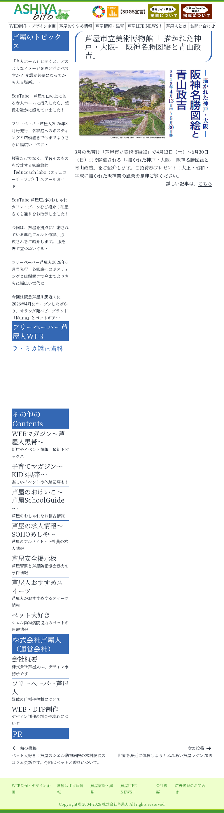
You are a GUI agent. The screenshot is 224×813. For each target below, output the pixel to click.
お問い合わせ (202, 26)
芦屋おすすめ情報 (75, 26)
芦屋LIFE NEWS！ (144, 26)
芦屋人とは (176, 26)
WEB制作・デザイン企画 (32, 26)
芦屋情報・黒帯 (109, 26)
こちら (205, 183)
